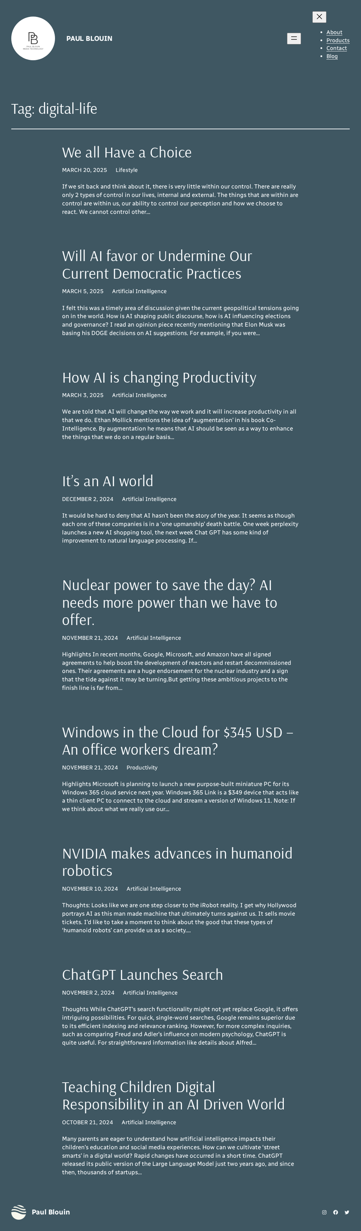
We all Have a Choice (127, 152)
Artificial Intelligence (139, 291)
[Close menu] (319, 17)
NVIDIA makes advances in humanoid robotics (177, 862)
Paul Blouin (89, 38)
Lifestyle (127, 170)
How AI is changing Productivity (159, 377)
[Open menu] (294, 38)
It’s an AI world (108, 481)
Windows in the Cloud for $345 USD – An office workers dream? (177, 740)
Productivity (142, 767)
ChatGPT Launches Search (143, 974)
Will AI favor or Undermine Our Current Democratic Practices (157, 264)
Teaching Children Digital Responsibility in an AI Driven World (173, 1095)
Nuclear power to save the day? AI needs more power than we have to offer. (170, 602)
